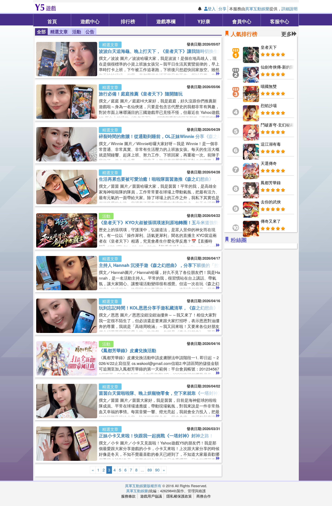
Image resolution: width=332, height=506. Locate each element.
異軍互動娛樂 (257, 8)
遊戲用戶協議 (151, 496)
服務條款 (128, 496)
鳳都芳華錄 (271, 182)
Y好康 (203, 21)
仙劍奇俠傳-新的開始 (279, 67)
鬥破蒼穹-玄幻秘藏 (277, 125)
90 (157, 470)
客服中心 (279, 21)
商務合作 (203, 496)
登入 (212, 8)
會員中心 (241, 21)
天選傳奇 (269, 163)
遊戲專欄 (165, 21)
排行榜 (128, 21)
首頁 (52, 21)
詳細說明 (289, 8)
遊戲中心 (90, 21)
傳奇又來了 (271, 221)
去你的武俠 (271, 202)
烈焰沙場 (269, 105)
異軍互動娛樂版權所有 (143, 485)
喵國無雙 (269, 86)
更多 (286, 34)
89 (149, 470)
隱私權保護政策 (179, 496)
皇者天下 (269, 47)
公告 (89, 31)
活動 (76, 31)
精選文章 (59, 31)
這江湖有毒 (271, 144)
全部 (41, 31)
